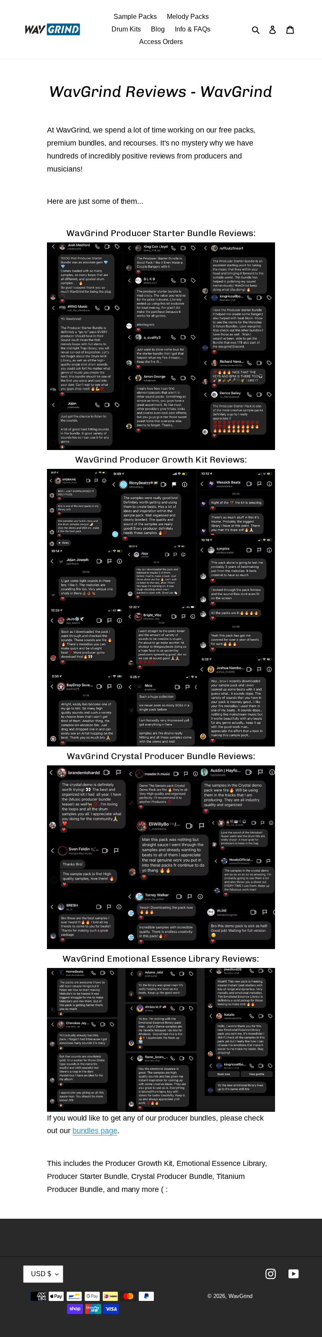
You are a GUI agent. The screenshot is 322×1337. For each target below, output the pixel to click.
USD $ (41, 1273)
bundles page (95, 1130)
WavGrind (240, 1296)
